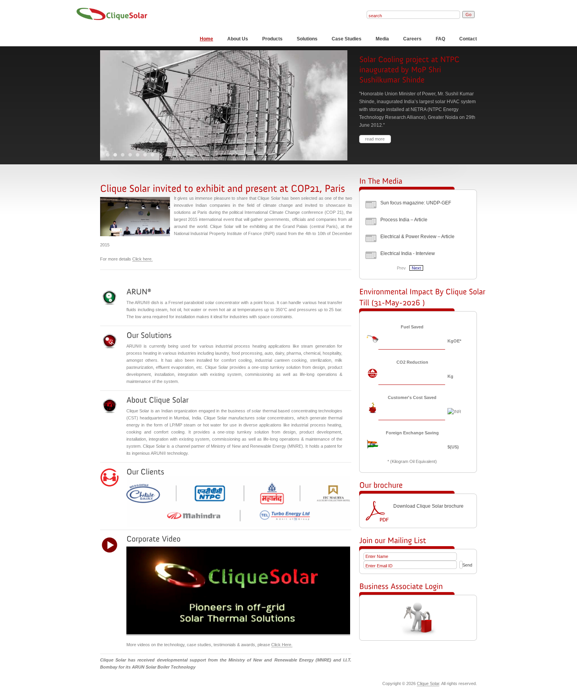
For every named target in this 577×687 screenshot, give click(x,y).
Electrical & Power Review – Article (417, 236)
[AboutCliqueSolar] (157, 399)
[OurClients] (145, 471)
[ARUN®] (138, 291)
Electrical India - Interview (407, 253)
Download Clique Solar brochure (428, 506)
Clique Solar (428, 683)
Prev (401, 268)
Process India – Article (403, 219)
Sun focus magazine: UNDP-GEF (415, 203)
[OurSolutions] (149, 335)
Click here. (142, 259)
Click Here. (281, 644)
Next (416, 268)
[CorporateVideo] (153, 539)
